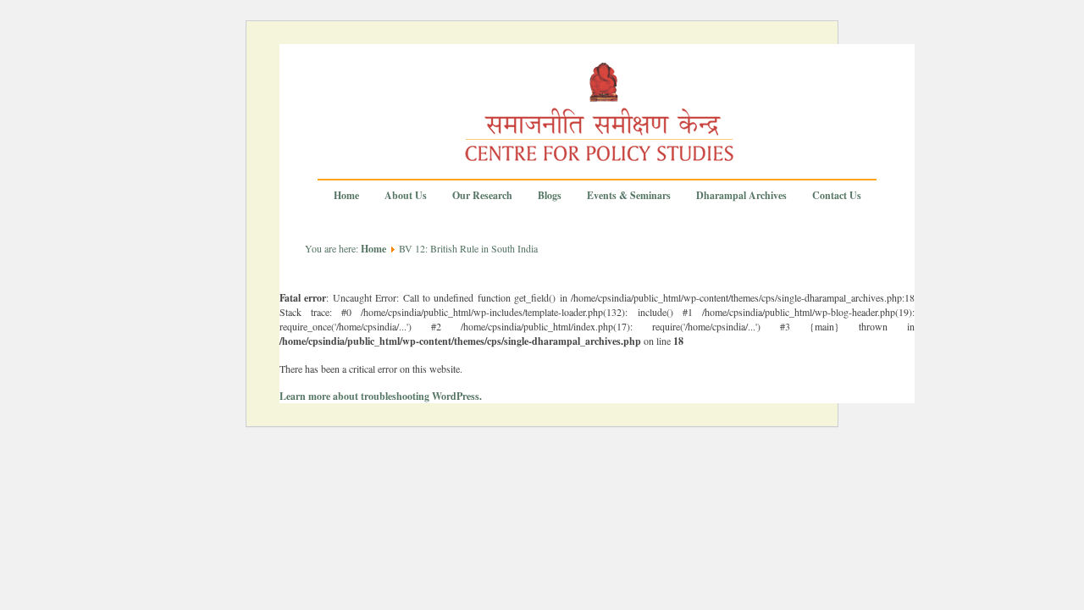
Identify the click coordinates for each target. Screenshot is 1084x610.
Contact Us (836, 195)
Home (346, 195)
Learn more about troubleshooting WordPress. (380, 396)
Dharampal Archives (741, 195)
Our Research (482, 195)
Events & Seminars (629, 195)
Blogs (549, 195)
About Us (405, 195)
